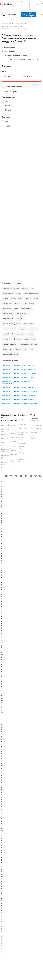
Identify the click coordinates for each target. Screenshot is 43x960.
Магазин (13, 425)
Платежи (13, 433)
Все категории (30, 14)
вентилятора (29, 324)
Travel (12, 429)
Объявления (11, 14)
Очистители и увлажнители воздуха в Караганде (19, 373)
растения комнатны (31, 293)
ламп (13, 329)
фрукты (30, 334)
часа (16, 309)
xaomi (18, 293)
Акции (12, 446)
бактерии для (8, 293)
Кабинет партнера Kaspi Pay (23, 459)
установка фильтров (10, 354)
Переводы (13, 442)
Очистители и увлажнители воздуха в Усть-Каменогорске (17, 382)
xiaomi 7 (6, 334)
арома (5, 298)
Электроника (9, 51)
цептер (31, 304)
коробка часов (16, 298)
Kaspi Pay (21, 420)
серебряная (7, 304)
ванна (5, 329)
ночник (17, 349)
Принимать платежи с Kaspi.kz (22, 446)
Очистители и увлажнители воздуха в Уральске (19, 395)
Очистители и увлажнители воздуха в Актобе (18, 387)
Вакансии (33, 432)
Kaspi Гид (13, 461)
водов (36, 298)
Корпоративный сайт (2, 936)
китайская (33, 329)
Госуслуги (13, 450)
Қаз (38, 4)
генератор (6, 339)
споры (28, 298)
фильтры (17, 339)
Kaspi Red (4, 438)
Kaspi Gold (5, 425)
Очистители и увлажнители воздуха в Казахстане (19, 403)
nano (31, 349)
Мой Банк (13, 438)
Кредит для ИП (23, 428)
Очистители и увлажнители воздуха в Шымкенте (19, 377)
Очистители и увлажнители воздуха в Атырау (18, 399)
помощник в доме (9, 344)
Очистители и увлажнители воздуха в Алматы (18, 369)
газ (25, 349)
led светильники (18, 334)
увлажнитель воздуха (11, 288)
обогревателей (26, 309)
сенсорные (22, 329)
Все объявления (8, 47)
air (33, 288)
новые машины (21, 314)
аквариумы (7, 349)
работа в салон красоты (28, 344)
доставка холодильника (12, 324)
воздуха (25, 288)
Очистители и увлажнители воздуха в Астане (18, 365)
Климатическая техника (17, 55)
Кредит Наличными (5, 464)
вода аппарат (8, 319)
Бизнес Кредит (23, 424)
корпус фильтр (29, 339)
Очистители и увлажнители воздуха (23, 59)
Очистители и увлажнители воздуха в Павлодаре (19, 391)
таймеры (20, 319)
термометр (7, 309)
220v (24, 304)
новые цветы (8, 314)
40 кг (17, 304)
